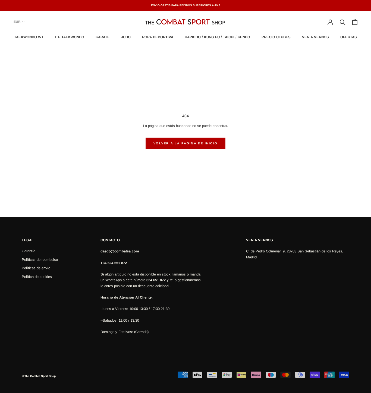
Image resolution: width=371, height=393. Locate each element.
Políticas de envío (36, 268)
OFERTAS (348, 37)
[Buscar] (342, 22)
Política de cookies (37, 277)
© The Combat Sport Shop (39, 376)
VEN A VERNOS (315, 37)
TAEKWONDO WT (28, 37)
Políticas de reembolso (40, 260)
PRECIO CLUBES (276, 37)
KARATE (103, 37)
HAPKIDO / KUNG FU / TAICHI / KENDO (217, 37)
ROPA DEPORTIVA (157, 37)
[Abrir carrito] (354, 22)
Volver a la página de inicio (185, 143)
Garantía (28, 251)
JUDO (126, 37)
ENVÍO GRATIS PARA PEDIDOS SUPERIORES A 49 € (185, 5)
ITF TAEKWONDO (69, 37)
